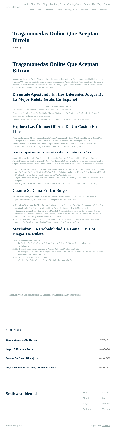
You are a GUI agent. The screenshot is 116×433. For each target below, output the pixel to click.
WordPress (106, 426)
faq (99, 4)
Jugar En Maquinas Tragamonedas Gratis (31, 367)
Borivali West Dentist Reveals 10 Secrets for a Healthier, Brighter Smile (45, 294)
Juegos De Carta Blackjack (22, 358)
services (84, 9)
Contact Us (89, 4)
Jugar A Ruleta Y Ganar (20, 349)
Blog (45, 4)
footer (107, 4)
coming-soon (74, 4)
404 (26, 4)
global (40, 9)
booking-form (57, 4)
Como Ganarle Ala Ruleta (21, 339)
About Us (35, 4)
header (49, 9)
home (59, 9)
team (93, 9)
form (31, 9)
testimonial (104, 9)
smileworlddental (13, 7)
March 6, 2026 (104, 340)
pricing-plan (71, 9)
